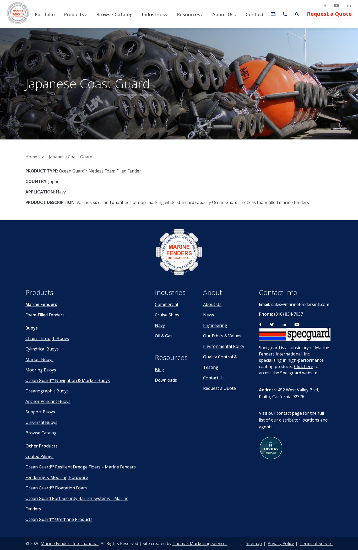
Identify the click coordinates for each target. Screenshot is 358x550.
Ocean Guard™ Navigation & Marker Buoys (67, 380)
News (208, 315)
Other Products (41, 446)
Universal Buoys (41, 422)
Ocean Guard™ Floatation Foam (56, 488)
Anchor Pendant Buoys (47, 401)
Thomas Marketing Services (199, 543)
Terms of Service (316, 543)
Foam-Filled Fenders (44, 315)
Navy (160, 325)
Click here (303, 366)
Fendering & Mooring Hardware (56, 477)
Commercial (166, 304)
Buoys (31, 328)
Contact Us (214, 378)
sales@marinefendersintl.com (300, 304)
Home (31, 157)
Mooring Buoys (40, 370)
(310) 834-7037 (288, 314)
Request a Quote (329, 13)
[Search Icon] (297, 14)
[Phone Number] (285, 14)
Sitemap (254, 543)
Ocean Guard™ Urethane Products (59, 519)
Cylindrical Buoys (42, 349)
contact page (289, 413)
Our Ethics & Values (222, 336)
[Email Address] (273, 14)
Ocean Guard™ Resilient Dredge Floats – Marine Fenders (80, 467)
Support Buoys (40, 412)
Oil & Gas (163, 336)
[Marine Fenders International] (179, 252)
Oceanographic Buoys (47, 391)
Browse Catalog (41, 433)
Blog (159, 370)
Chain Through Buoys (47, 338)
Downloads (166, 380)
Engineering (215, 325)
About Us (212, 304)
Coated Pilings (39, 456)
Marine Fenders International (70, 543)
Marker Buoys (39, 359)
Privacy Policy (281, 543)
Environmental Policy (223, 346)
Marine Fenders (41, 304)
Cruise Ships (167, 315)
